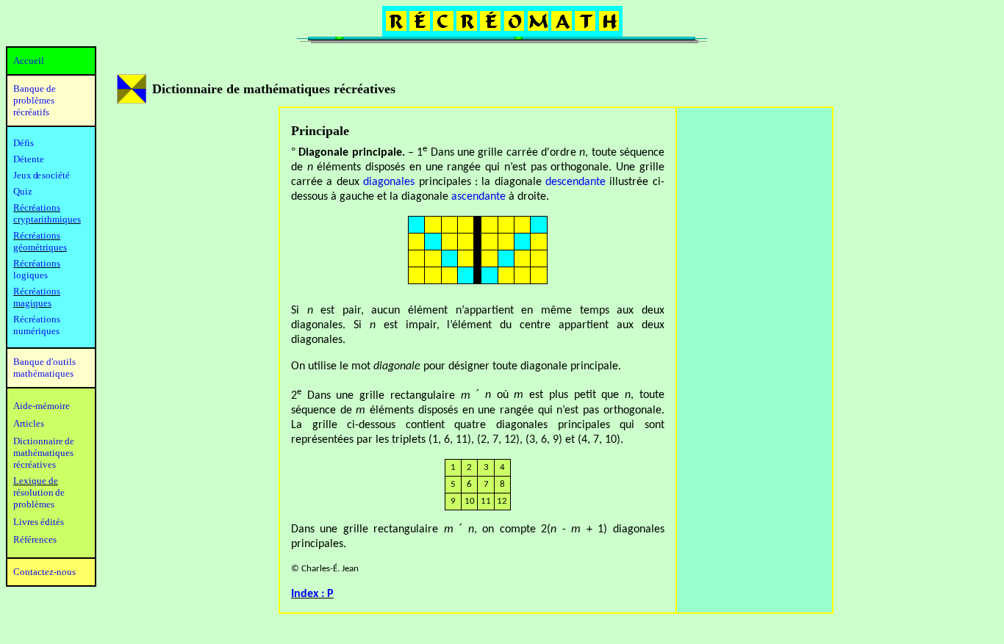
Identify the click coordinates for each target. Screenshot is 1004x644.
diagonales (389, 182)
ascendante (478, 197)
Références (35, 539)
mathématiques (43, 452)
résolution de (39, 492)
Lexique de (35, 480)
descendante (575, 182)
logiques (30, 275)
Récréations (36, 263)
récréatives (34, 464)
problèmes (33, 504)
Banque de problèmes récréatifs (34, 100)
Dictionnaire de (43, 440)
